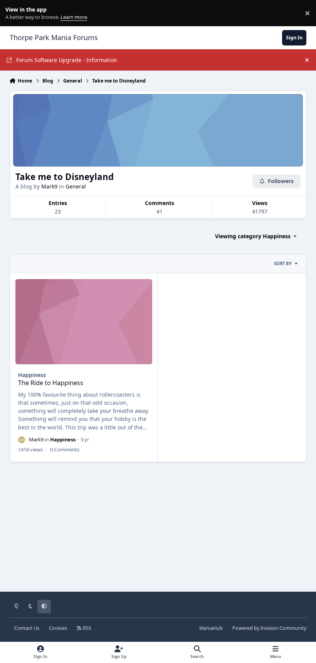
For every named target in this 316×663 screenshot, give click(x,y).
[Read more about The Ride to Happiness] (83, 322)
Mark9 (49, 186)
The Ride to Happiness (50, 383)
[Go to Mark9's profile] (21, 439)
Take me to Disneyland (64, 177)
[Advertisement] (158, 532)
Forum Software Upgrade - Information (66, 60)
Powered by (269, 628)
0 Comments (64, 449)
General (76, 186)
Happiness (32, 375)
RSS (86, 628)
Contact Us (26, 628)
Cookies (58, 628)
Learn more (15, 13)
